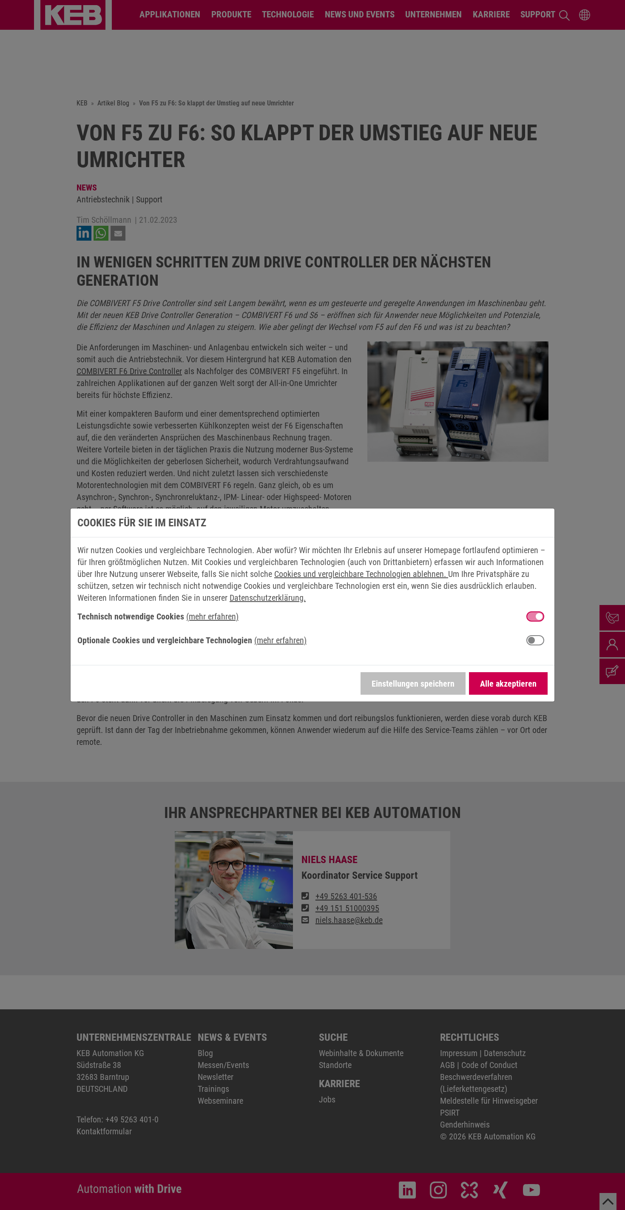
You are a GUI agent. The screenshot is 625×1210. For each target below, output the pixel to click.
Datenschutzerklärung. (268, 598)
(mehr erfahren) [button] (212, 616)
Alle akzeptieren (508, 684)
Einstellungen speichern (413, 684)
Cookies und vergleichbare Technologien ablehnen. (361, 574)
